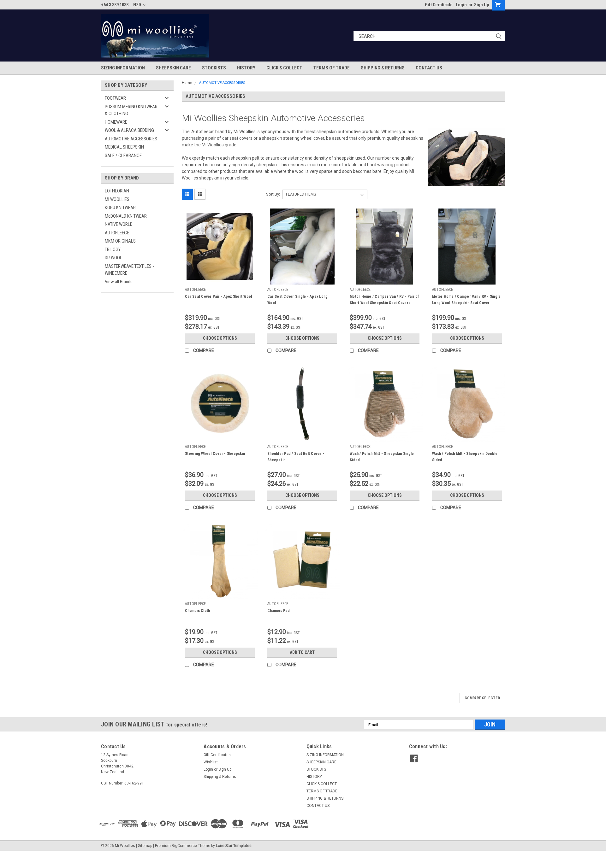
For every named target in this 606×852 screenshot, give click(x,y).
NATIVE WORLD (119, 224)
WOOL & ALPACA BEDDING (129, 130)
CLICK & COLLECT (284, 68)
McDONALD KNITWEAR (126, 216)
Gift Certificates (217, 755)
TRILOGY (113, 249)
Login (461, 4)
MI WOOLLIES (117, 199)
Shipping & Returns (220, 776)
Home (187, 83)
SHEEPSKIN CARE (173, 68)
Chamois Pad (278, 610)
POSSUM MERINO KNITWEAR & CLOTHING (131, 110)
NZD (137, 4)
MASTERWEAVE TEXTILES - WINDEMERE (129, 269)
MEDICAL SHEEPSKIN (124, 147)
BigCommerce (184, 845)
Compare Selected (482, 698)
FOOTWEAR (115, 98)
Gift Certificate (439, 4)
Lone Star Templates (234, 845)
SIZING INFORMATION (123, 68)
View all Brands (119, 282)
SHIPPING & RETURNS (383, 68)
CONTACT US (429, 68)
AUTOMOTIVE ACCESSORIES (131, 139)
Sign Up (481, 4)
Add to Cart (302, 652)
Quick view (220, 279)
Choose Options (220, 338)
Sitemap (145, 845)
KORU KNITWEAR (120, 207)
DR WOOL (113, 258)
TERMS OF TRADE (331, 68)
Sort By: (273, 194)
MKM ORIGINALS (120, 241)
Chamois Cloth (197, 610)
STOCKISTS (214, 68)
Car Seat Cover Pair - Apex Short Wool (218, 296)
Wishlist (211, 762)
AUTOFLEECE (117, 233)
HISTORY (246, 68)
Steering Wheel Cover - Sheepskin (215, 453)
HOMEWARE (116, 122)
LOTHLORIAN (117, 191)
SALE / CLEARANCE (123, 155)
